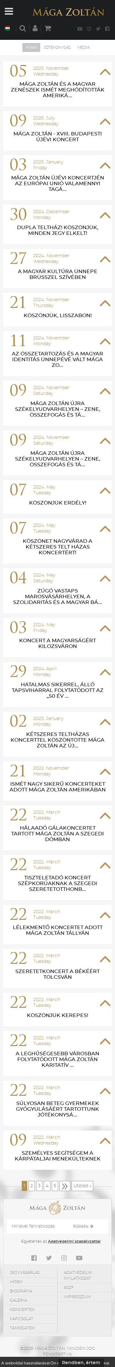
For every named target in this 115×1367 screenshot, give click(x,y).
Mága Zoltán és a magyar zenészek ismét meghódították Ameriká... (57, 90)
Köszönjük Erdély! (57, 502)
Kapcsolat (21, 1319)
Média (83, 47)
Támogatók (22, 1328)
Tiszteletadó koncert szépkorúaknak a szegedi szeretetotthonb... (57, 883)
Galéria (18, 1300)
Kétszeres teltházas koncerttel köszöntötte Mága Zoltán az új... (57, 740)
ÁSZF (69, 1288)
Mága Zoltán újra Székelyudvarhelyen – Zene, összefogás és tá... (57, 409)
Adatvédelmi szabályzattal (74, 1241)
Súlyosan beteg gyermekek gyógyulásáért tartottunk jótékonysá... (57, 1109)
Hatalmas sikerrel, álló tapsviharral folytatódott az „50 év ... (57, 690)
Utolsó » (82, 1186)
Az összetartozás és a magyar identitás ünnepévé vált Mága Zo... (57, 359)
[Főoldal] (68, 11)
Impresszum (77, 1297)
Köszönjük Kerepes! (57, 1015)
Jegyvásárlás (25, 1273)
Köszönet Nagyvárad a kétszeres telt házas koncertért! (57, 547)
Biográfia (21, 1291)
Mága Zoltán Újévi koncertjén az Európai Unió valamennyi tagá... (57, 183)
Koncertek (22, 1310)
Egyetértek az (61, 1241)
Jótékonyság (57, 47)
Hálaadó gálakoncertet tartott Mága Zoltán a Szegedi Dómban (57, 833)
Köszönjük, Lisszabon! (58, 315)
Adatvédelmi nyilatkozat (78, 1275)
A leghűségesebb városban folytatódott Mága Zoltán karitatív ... (57, 1059)
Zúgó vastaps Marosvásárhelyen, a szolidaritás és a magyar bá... (57, 596)
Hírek (31, 47)
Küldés (81, 1226)
